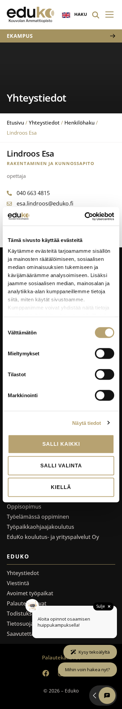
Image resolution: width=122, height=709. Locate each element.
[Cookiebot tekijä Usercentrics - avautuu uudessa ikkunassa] (86, 216)
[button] (109, 15)
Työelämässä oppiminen (38, 516)
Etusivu (15, 122)
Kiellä (61, 487)
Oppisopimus (24, 506)
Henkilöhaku (79, 122)
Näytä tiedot (86, 423)
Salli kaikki (61, 444)
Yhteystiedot (44, 122)
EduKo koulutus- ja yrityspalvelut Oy (53, 537)
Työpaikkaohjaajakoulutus (40, 526)
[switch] (104, 353)
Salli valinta (61, 465)
